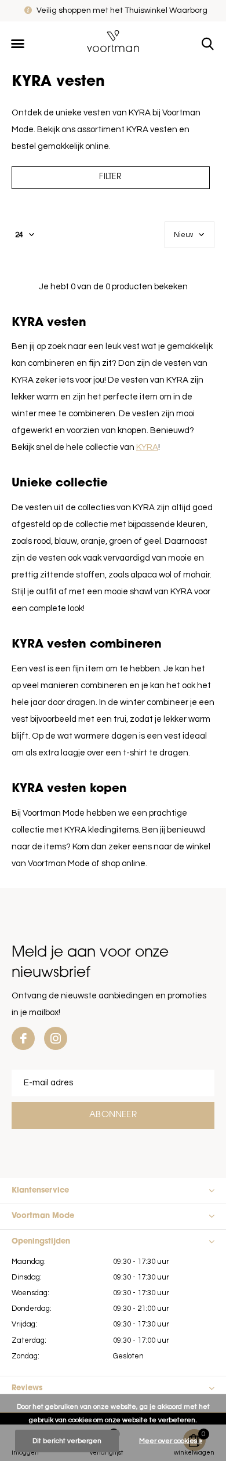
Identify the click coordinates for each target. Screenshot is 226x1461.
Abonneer (113, 1115)
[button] (17, 44)
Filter (110, 177)
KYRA (147, 447)
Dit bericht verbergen (66, 1441)
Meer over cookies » (170, 1441)
